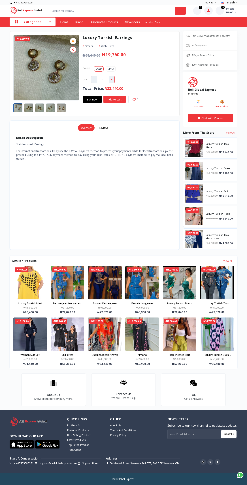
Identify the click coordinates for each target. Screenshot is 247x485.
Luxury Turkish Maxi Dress (30, 304)
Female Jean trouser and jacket (67, 304)
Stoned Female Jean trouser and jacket (105, 304)
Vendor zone (153, 22)
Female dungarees (142, 303)
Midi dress (67, 355)
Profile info (73, 425)
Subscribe (229, 433)
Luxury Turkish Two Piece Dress (217, 304)
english (230, 2)
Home (64, 22)
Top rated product (78, 445)
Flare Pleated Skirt (179, 355)
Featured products (78, 430)
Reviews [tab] (103, 127)
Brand (79, 22)
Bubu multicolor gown (105, 355)
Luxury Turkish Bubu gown (217, 355)
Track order (74, 449)
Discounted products (104, 22)
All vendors (132, 22)
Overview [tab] (86, 127)
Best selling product (79, 435)
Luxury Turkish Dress (179, 303)
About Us (115, 425)
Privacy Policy (118, 435)
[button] (22, 444)
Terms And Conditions (123, 430)
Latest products (76, 440)
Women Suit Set (30, 355)
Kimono (142, 355)
